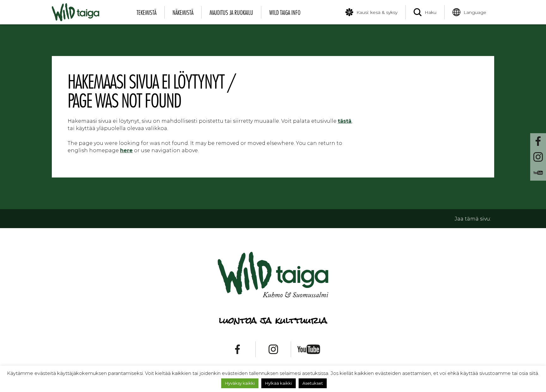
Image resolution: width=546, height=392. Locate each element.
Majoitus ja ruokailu (231, 12)
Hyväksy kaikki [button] (240, 383)
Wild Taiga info (284, 12)
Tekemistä (146, 12)
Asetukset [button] (312, 383)
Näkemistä (183, 12)
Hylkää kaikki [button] (278, 383)
